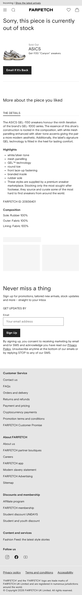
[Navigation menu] (5, 10)
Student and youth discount (21, 520)
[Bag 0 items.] (77, 10)
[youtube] (25, 557)
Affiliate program (13, 501)
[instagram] (7, 557)
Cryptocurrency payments (20, 412)
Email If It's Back (17, 70)
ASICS (35, 49)
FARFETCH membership (18, 507)
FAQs (6, 386)
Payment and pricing (16, 405)
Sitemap (8, 482)
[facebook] (16, 557)
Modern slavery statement (19, 469)
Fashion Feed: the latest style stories (26, 539)
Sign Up (11, 332)
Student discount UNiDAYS (20, 514)
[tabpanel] (41, 174)
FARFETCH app (13, 463)
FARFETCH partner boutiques (22, 450)
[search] (13, 10)
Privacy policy (12, 572)
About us (9, 443)
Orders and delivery (15, 392)
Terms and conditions (39, 572)
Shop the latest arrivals (28, 3)
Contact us (10, 379)
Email (6, 315)
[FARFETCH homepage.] (41, 9)
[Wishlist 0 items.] (68, 10)
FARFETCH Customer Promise (22, 425)
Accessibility (65, 572)
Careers (8, 456)
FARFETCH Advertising (18, 476)
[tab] (12, 111)
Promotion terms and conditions (23, 418)
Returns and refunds (16, 399)
